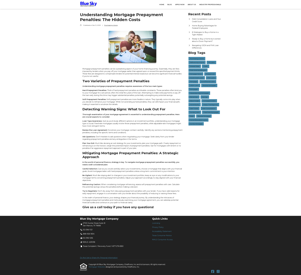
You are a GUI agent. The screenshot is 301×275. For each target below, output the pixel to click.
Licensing (156, 223)
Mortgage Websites (97, 267)
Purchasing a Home (111, 25)
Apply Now (179, 4)
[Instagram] (218, 271)
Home (161, 4)
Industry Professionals (210, 4)
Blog (169, 4)
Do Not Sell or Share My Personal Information (99, 258)
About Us (192, 4)
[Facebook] (213, 271)
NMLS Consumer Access (162, 240)
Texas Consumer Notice (162, 235)
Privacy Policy (158, 227)
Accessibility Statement (162, 231)
